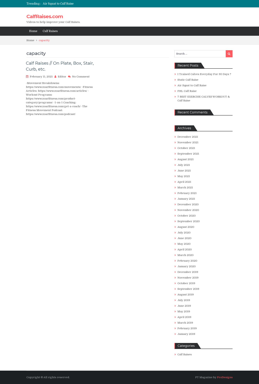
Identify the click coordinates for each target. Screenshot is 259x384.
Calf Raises (50, 31)
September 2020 (188, 221)
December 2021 (187, 136)
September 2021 (188, 153)
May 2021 (183, 176)
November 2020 (188, 210)
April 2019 (184, 317)
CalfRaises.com (44, 16)
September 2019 (188, 289)
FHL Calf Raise (187, 91)
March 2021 (185, 187)
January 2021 (186, 198)
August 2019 (185, 294)
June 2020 (184, 238)
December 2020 (188, 204)
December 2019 (187, 272)
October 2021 (186, 148)
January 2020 (186, 266)
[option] (96, 4)
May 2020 (183, 243)
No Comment (81, 76)
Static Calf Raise (187, 79)
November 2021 (187, 142)
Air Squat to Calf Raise (58, 3)
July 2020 (183, 232)
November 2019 (188, 277)
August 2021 (185, 159)
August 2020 (185, 227)
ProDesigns (225, 377)
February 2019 (187, 328)
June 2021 (184, 170)
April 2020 (184, 249)
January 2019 (186, 334)
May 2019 (183, 311)
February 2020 (187, 260)
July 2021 (183, 165)
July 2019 (183, 300)
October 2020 (186, 215)
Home (33, 31)
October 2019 (186, 283)
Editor (62, 76)
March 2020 (185, 255)
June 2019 (184, 305)
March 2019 (185, 322)
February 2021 (187, 193)
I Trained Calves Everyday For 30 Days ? (204, 74)
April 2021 (184, 181)
